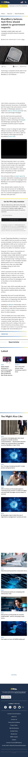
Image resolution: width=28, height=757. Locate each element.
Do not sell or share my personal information (14, 745)
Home (3, 14)
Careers (14, 739)
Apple (23, 120)
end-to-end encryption (15, 111)
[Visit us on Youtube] (14, 707)
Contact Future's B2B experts (14, 742)
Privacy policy (14, 725)
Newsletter (24, 66)
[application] (14, 148)
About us (14, 716)
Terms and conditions (14, 722)
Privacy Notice (21, 226)
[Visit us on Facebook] (5, 707)
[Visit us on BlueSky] (19, 707)
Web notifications (14, 728)
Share (4, 66)
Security (9, 14)
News (23, 39)
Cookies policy (14, 731)
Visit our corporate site (20, 692)
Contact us (14, 719)
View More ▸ (14, 674)
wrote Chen (11, 136)
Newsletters (14, 734)
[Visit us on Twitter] (10, 707)
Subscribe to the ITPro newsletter (18, 6)
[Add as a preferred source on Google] (6, 697)
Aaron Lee (5, 39)
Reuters (11, 304)
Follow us (16, 66)
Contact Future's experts (14, 713)
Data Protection (19, 14)
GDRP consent (14, 737)
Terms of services (19, 224)
